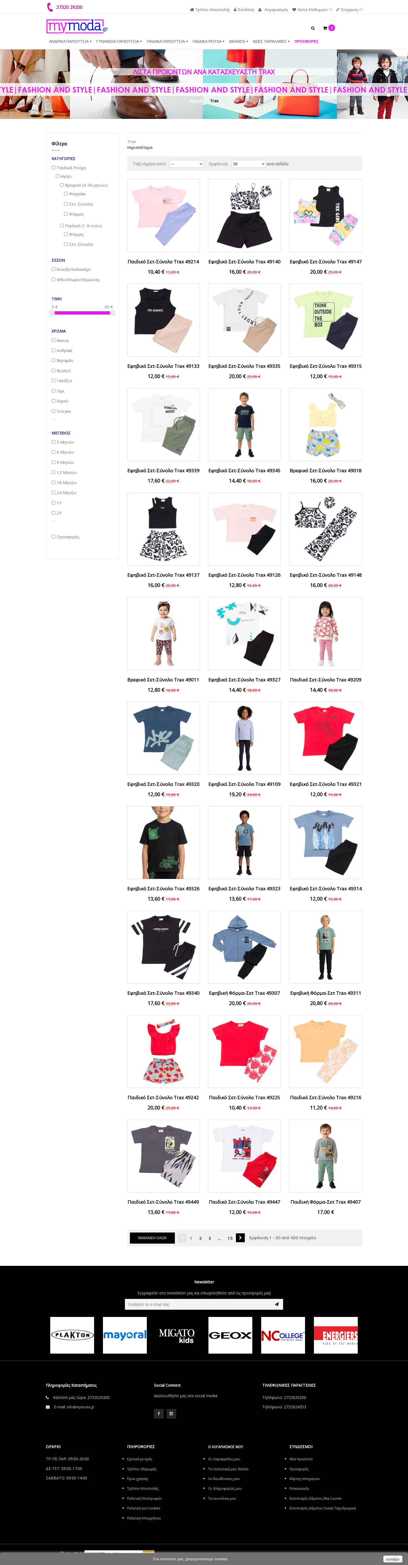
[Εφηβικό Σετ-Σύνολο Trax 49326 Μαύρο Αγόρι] (163, 842)
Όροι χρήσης (137, 1478)
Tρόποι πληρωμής (142, 1469)
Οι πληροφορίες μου (225, 1488)
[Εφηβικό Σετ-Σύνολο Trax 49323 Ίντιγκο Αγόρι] (244, 842)
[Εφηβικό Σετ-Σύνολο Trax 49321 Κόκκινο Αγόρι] (325, 737)
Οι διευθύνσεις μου (224, 1478)
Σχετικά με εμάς (139, 1459)
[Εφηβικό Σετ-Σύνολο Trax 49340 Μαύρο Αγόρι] (163, 946)
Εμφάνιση (218, 163)
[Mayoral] (125, 1335)
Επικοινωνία (299, 1488)
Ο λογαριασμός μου (225, 1446)
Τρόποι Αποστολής (212, 9)
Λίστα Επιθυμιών (313, 9)
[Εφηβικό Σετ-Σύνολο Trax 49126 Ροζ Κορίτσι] (244, 528)
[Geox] (230, 1335)
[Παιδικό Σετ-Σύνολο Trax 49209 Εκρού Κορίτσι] (325, 633)
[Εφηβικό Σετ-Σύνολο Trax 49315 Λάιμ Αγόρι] (325, 319)
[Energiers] (336, 1335)
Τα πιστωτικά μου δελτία (228, 1469)
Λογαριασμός (276, 9)
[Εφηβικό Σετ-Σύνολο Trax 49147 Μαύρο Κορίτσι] (325, 215)
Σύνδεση (246, 9)
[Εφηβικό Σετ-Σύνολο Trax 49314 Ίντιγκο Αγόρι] (325, 842)
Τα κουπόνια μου (222, 1498)
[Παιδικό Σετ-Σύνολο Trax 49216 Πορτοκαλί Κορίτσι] (325, 1051)
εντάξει (392, 1559)
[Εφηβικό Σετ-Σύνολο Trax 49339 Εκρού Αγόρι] (163, 424)
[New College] (283, 1335)
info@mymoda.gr (80, 1407)
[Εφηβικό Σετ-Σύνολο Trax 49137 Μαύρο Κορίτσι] (163, 528)
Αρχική (196, 100)
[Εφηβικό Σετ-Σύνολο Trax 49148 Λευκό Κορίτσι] (325, 528)
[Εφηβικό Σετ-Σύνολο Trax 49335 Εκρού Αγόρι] (244, 319)
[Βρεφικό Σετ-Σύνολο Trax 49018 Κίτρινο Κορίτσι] (325, 424)
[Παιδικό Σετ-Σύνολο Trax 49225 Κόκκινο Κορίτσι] (244, 1051)
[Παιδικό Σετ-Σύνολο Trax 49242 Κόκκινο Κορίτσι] (163, 1051)
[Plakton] (72, 1335)
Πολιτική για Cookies (143, 1508)
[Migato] (177, 1335)
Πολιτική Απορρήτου (144, 1518)
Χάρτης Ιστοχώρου (304, 1478)
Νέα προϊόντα (301, 1459)
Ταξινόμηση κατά (149, 163)
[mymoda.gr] (77, 23)
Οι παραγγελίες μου (224, 1459)
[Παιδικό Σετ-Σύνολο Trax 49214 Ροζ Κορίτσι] (163, 215)
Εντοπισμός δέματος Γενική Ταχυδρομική (322, 1508)
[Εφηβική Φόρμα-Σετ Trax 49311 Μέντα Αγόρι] (325, 946)
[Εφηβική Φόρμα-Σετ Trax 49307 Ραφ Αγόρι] (244, 946)
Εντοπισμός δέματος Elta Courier (315, 1498)
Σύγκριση (349, 9)
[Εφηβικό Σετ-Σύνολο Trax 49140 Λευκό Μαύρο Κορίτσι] (244, 215)
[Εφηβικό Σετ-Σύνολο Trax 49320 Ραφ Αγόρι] (163, 737)
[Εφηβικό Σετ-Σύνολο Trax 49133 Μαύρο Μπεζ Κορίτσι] (163, 319)
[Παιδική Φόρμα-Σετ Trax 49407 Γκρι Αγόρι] (325, 1155)
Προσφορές (299, 1469)
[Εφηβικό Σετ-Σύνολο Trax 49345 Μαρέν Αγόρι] (244, 424)
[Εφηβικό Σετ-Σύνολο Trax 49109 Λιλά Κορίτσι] (244, 737)
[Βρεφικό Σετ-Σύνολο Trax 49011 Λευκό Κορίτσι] (163, 633)
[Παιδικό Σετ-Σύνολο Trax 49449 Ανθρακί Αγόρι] (163, 1155)
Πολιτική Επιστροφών (144, 1498)
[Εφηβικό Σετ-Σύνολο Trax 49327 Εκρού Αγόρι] (244, 633)
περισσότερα (139, 147)
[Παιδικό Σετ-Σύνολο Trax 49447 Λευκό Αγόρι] (244, 1155)
